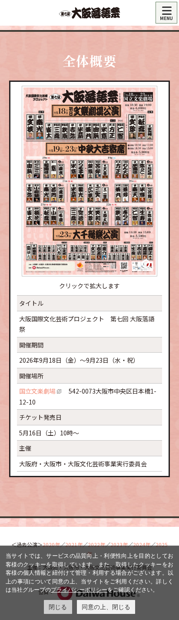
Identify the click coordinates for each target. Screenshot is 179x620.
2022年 (96, 544)
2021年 (74, 544)
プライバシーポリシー (79, 589)
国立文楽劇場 (37, 391)
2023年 (119, 544)
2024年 (141, 544)
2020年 (51, 544)
